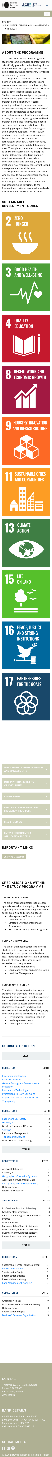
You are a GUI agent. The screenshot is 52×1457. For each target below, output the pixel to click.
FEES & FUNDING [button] (13, 821)
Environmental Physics (14, 1076)
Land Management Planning (17, 1282)
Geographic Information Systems (19, 1176)
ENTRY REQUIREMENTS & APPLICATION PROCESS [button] (17, 834)
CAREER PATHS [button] (12, 796)
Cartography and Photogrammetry (20, 1183)
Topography (8, 1101)
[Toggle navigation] (47, 5)
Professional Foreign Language (18, 1093)
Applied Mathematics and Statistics (20, 1097)
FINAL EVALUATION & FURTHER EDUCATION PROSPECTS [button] (21, 809)
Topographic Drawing (13, 1136)
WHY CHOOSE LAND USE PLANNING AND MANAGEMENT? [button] (23, 769)
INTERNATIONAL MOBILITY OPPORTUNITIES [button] (19, 783)
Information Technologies (16, 1090)
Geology (6, 1129)
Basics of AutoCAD (12, 1079)
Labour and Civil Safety (14, 1118)
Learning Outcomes (14, 856)
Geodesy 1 (7, 1122)
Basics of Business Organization (19, 1315)
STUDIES (6, 22)
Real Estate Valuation (13, 1268)
